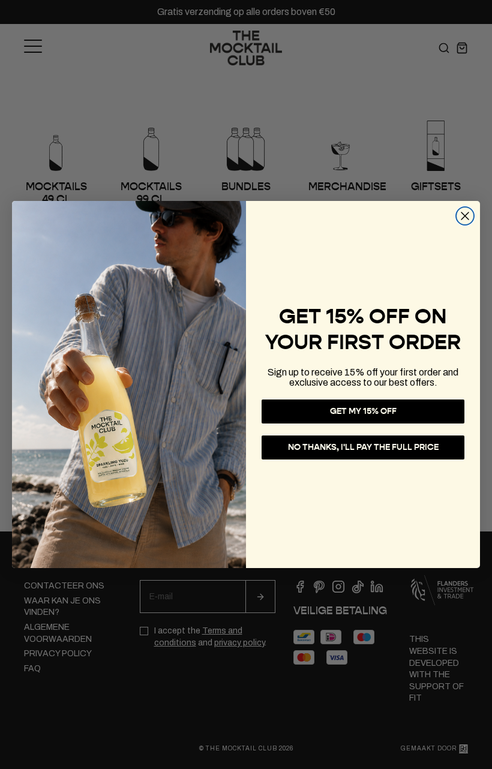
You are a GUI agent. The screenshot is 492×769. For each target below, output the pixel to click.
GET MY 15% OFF (363, 411)
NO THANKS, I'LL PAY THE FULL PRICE (363, 447)
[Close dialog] (465, 216)
